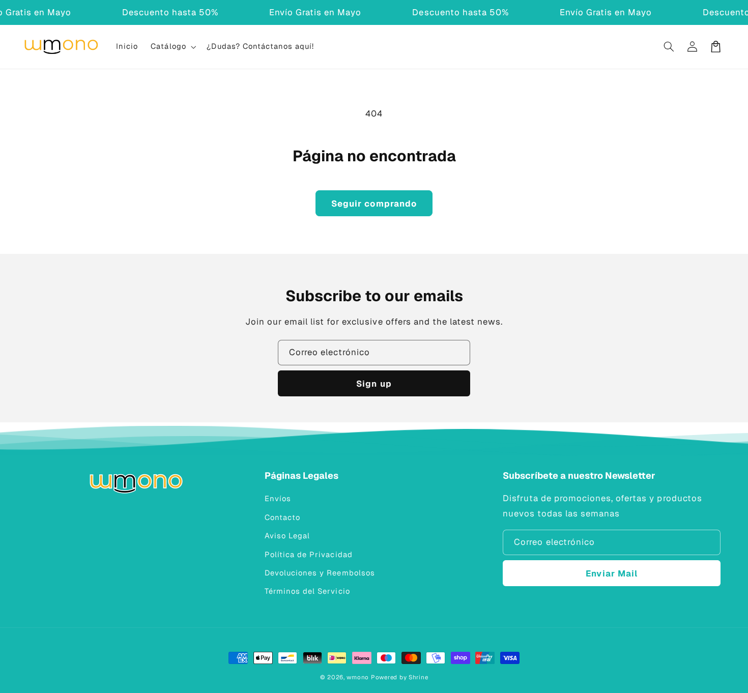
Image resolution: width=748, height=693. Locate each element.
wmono (358, 677)
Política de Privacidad (308, 554)
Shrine (418, 677)
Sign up (373, 383)
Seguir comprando (374, 203)
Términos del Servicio (307, 591)
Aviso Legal (287, 535)
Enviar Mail (612, 573)
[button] (172, 47)
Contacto (282, 517)
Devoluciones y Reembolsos (320, 573)
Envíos (278, 498)
